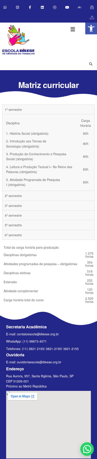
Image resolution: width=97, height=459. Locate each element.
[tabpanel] (48, 152)
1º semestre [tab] (13, 109)
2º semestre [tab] (13, 195)
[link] (91, 28)
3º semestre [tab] (13, 205)
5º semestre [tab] (13, 225)
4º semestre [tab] (13, 215)
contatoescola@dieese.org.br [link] (38, 334)
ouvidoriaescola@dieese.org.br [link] (39, 362)
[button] (72, 29)
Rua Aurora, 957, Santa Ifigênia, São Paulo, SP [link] (40, 376)
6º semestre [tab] (13, 235)
